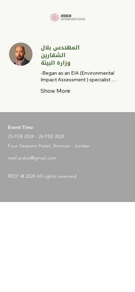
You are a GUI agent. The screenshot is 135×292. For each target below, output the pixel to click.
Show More (55, 90)
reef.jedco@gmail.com (32, 158)
